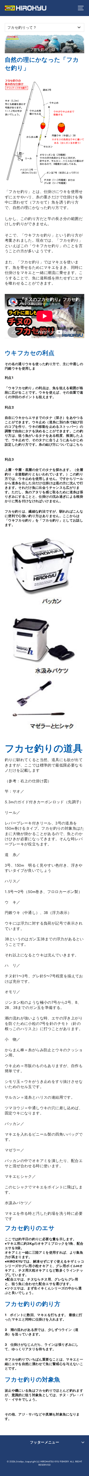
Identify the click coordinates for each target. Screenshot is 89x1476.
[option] (44, 43)
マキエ (57, 262)
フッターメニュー (44, 1442)
